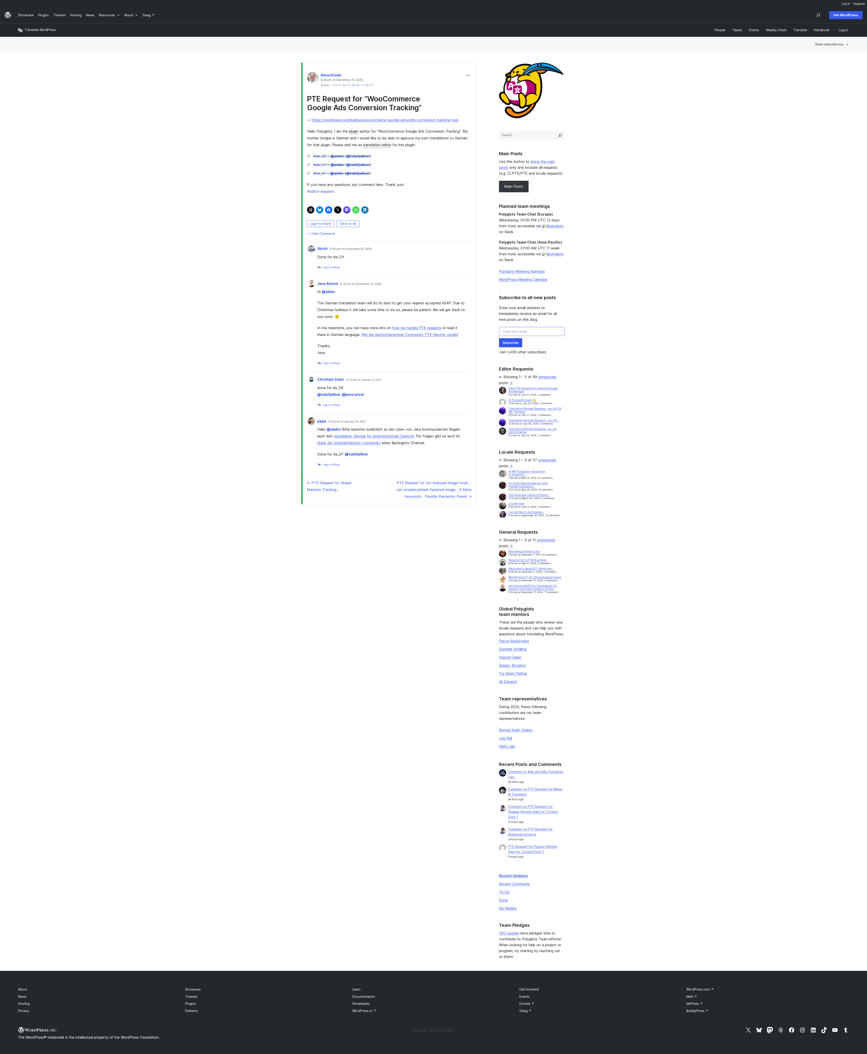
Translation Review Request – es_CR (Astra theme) (532, 430)
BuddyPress (697, 1011)
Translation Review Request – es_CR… (533, 420)
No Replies (508, 908)
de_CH (346, 85)
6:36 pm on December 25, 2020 (351, 249)
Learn (356, 989)
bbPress (694, 1003)
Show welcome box (829, 44)
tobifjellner (358, 156)
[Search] (560, 135)
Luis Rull (505, 738)
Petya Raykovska (514, 641)
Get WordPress (845, 15)
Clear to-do (348, 223)
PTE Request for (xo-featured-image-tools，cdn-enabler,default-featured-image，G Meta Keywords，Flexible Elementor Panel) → (434, 490)
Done (503, 900)
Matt (691, 996)
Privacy (23, 1011)
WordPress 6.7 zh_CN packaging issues (534, 577)
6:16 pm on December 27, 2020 (361, 284)
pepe (321, 421)
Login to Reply (320, 223)
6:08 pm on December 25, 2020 (342, 80)
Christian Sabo (330, 379)
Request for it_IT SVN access (527, 560)
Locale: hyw (516, 503)
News (22, 996)
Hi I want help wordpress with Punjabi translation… (528, 484)
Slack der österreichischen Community (349, 443)
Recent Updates (513, 875)
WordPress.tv (364, 1011)
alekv (337, 156)
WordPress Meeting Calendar (523, 279)
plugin (353, 131)
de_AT (369, 85)
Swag (525, 1011)
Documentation (363, 996)
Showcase (193, 989)
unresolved (547, 377)
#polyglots (555, 226)
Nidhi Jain (507, 746)
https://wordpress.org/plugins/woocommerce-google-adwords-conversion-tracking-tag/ (385, 120)
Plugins (190, 1003)
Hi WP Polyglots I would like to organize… (526, 473)
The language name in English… (529, 495)
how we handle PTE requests (416, 328)
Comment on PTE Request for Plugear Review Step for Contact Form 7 (533, 812)
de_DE (355, 85)
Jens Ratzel (327, 283)
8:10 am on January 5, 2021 (364, 379)
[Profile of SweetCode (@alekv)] (312, 78)
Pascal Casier (510, 657)
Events (524, 996)
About (22, 989)
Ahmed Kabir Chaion (516, 730)
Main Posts (513, 186)
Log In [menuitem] (845, 3)
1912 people (509, 933)
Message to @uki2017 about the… (531, 568)
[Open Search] (818, 15)
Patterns (191, 1011)
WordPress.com (700, 989)
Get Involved (529, 989)
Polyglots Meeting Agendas (522, 271)
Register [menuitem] (859, 3)
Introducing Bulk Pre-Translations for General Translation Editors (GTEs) (532, 587)
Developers (361, 1003)
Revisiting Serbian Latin (524, 551)
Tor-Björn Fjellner (513, 673)
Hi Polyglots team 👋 (522, 400)
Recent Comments (514, 884)
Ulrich (322, 248)
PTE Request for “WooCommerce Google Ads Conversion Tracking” (364, 103)
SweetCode (331, 75)
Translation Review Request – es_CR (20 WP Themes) (535, 410)
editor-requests (320, 191)
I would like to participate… (526, 512)
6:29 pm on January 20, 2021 (347, 421)
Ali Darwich (508, 681)
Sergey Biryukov (512, 665)
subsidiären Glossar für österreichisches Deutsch (374, 436)
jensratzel (353, 394)
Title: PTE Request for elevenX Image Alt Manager (533, 390)
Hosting (24, 1003)
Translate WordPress (40, 30)
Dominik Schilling (513, 649)
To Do (504, 892)
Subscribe (511, 343)
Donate (526, 1003)
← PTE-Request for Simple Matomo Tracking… (329, 486)
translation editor (377, 145)
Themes (191, 996)
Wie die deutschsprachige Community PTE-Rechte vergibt (409, 334)
